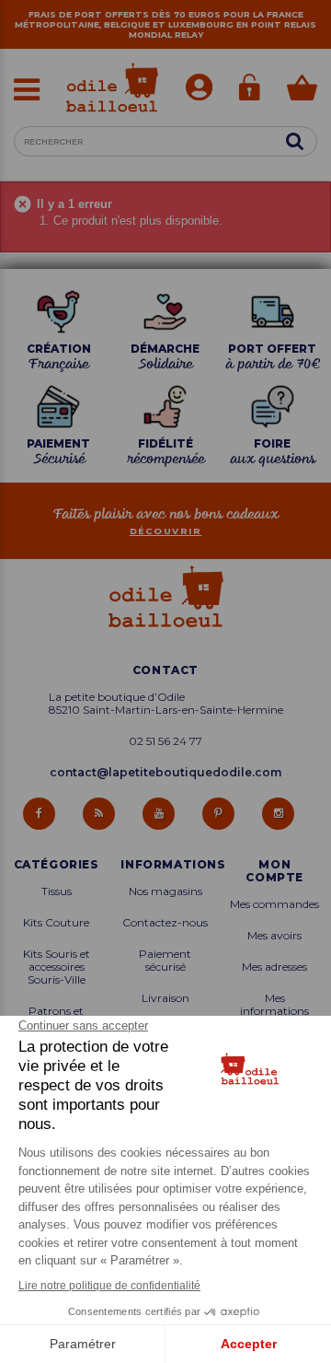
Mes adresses (274, 967)
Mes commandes (274, 904)
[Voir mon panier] (302, 90)
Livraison (165, 998)
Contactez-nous (165, 922)
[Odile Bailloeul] (112, 87)
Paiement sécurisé (165, 960)
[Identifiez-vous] (199, 89)
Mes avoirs (274, 935)
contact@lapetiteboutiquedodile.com (165, 772)
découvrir (166, 531)
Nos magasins (165, 891)
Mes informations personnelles (274, 1011)
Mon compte (274, 871)
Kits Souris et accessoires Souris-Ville (56, 967)
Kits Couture (56, 922)
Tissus (56, 891)
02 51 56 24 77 (165, 741)
